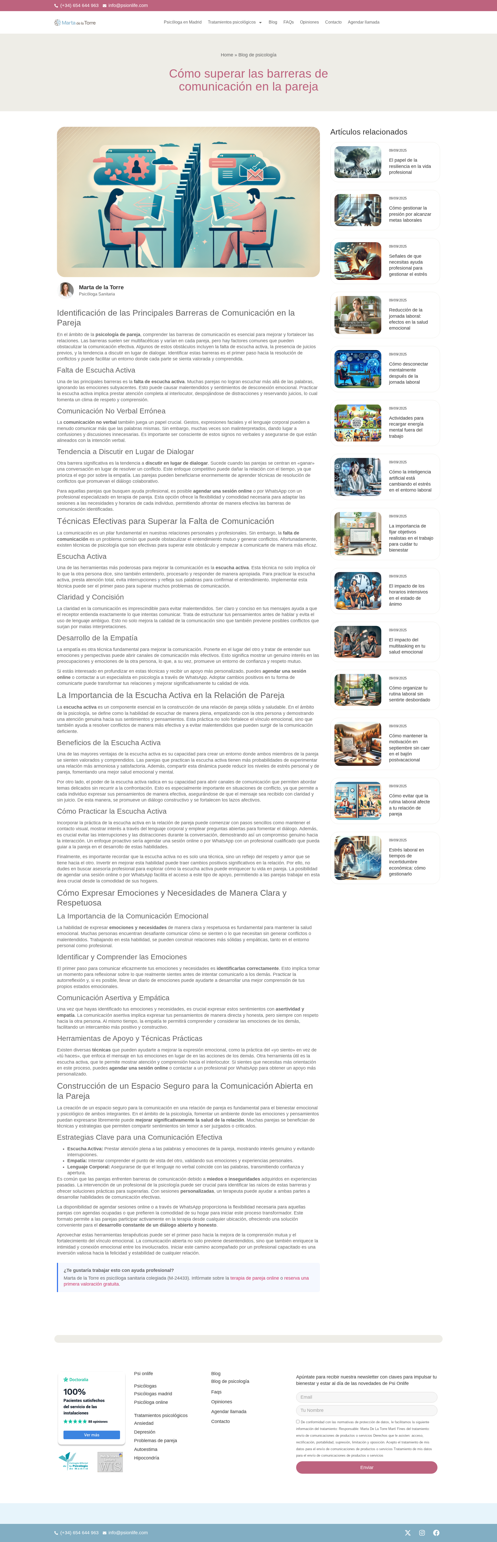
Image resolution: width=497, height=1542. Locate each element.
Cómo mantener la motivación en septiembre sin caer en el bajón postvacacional (409, 748)
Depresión (144, 1432)
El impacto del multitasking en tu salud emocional (407, 646)
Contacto (333, 22)
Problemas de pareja (155, 1440)
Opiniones (309, 22)
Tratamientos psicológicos (232, 22)
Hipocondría (146, 1458)
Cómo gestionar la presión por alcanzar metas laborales (410, 214)
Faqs (216, 1392)
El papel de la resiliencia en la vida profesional (410, 166)
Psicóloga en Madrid (183, 22)
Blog (273, 22)
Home (228, 54)
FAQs (288, 22)
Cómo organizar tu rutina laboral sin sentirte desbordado (409, 694)
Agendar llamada (363, 22)
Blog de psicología (230, 1381)
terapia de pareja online (254, 1278)
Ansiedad (144, 1423)
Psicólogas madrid (153, 1393)
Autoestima (145, 1449)
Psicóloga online (151, 1402)
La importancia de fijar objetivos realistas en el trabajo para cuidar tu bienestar (411, 538)
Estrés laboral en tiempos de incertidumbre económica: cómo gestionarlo (407, 862)
